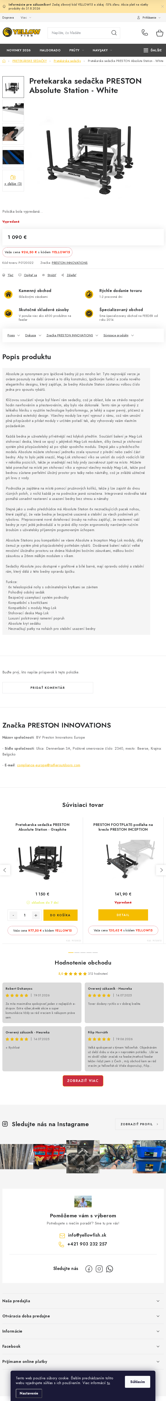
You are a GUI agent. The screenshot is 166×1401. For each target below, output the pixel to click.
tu (108, 1382)
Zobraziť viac (83, 1080)
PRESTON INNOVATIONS (70, 263)
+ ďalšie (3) (13, 183)
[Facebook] (88, 1268)
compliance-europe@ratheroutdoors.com (48, 765)
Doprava (8, 17)
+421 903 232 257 (146, 33)
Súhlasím (137, 1381)
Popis (11, 335)
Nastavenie (29, 1393)
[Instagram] (99, 1268)
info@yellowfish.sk (87, 1235)
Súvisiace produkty (116, 335)
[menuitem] (18, 50)
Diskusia (30, 335)
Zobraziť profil (137, 1124)
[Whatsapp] (109, 1268)
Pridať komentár (47, 688)
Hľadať (114, 33)
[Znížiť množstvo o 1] (13, 915)
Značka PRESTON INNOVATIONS (69, 335)
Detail (123, 915)
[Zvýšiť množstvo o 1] (36, 915)
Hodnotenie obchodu (83, 962)
